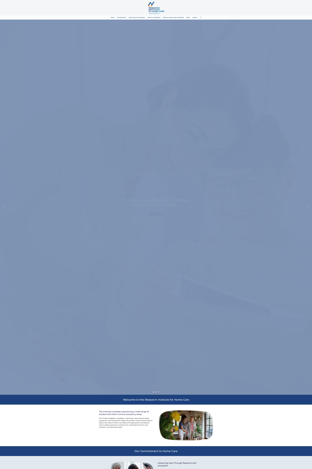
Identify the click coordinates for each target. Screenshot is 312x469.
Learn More (156, 216)
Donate (194, 17)
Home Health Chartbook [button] (137, 17)
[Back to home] (156, 8)
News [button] (188, 17)
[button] (200, 18)
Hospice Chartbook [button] (153, 17)
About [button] (113, 17)
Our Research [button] (121, 17)
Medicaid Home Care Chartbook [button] (173, 17)
